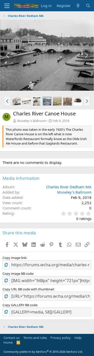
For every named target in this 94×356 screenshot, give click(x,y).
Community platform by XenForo (43, 351)
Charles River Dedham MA (68, 186)
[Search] (88, 5)
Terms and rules (35, 337)
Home (8, 342)
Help (77, 337)
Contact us (12, 337)
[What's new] (78, 5)
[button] (7, 101)
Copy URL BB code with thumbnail (28, 289)
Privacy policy (60, 337)
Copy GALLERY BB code (20, 305)
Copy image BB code (18, 273)
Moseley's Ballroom (31, 120)
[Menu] (7, 6)
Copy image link (14, 257)
